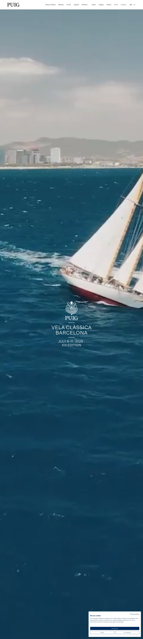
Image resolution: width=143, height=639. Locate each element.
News (94, 5)
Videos (108, 5)
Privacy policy (134, 614)
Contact (123, 5)
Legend (76, 5)
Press (116, 5)
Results (61, 5)
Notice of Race (50, 5)
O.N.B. (68, 5)
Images (101, 5)
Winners (84, 5)
